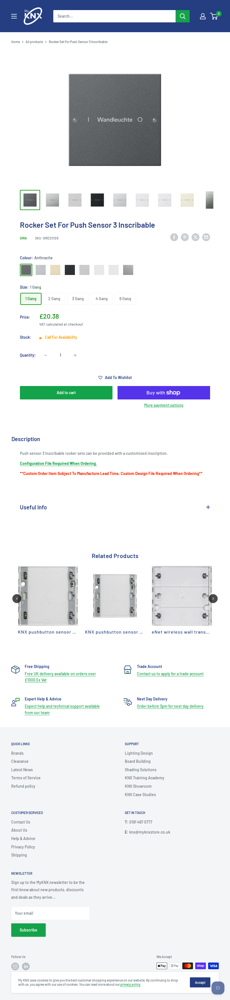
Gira (23, 238)
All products (34, 42)
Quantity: (28, 355)
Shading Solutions (141, 769)
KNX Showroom (138, 786)
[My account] (203, 16)
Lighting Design (139, 753)
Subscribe (28, 930)
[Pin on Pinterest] (185, 237)
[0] (214, 16)
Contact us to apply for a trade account (170, 673)
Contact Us (20, 822)
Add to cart (66, 392)
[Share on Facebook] (174, 237)
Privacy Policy (23, 846)
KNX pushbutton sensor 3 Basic (53, 631)
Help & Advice (23, 838)
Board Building (138, 761)
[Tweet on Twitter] (195, 237)
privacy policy (130, 984)
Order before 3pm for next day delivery (170, 706)
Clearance (20, 761)
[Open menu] (14, 16)
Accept (200, 982)
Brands (17, 753)
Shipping (19, 855)
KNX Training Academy (144, 777)
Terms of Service (26, 777)
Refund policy (23, 786)
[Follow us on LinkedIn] (26, 966)
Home (15, 42)
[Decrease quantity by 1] (45, 355)
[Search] (183, 16)
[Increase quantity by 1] (75, 355)
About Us (19, 830)
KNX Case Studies (140, 794)
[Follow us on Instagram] (15, 966)
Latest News (22, 769)
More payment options (163, 405)
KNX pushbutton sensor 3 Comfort (123, 631)
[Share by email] (206, 237)
